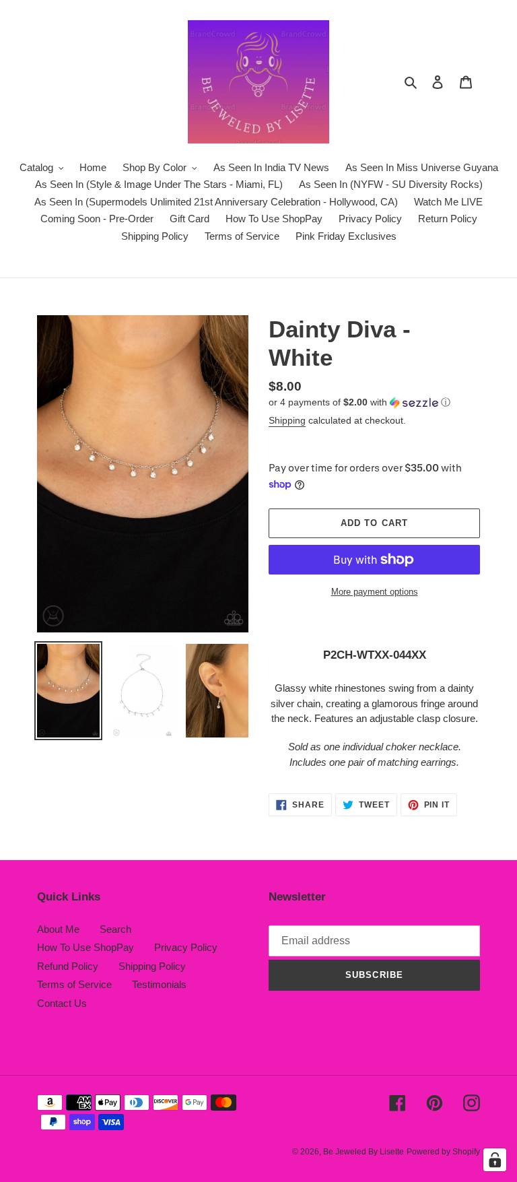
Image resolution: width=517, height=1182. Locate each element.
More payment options (374, 592)
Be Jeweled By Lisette (363, 1151)
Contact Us (62, 1003)
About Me (58, 929)
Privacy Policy (185, 947)
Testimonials (159, 984)
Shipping (287, 420)
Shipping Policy (152, 966)
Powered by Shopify (443, 1151)
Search (115, 929)
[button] (359, 402)
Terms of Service (74, 984)
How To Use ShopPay (85, 947)
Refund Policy (67, 966)
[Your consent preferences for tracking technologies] (494, 1159)
